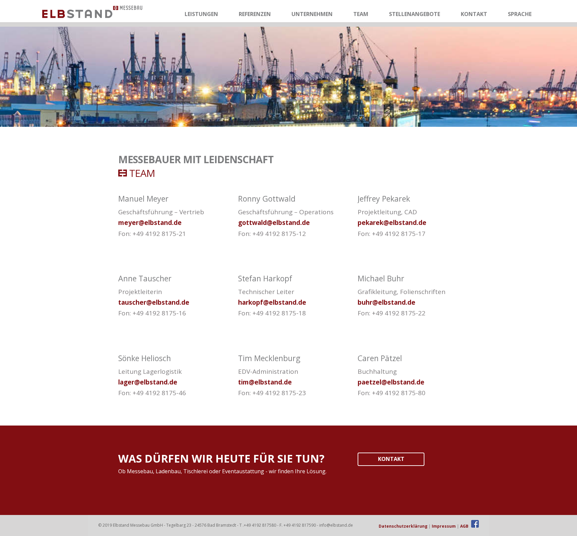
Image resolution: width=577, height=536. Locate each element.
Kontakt (474, 14)
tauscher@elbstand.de (153, 302)
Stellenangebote (414, 14)
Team (360, 14)
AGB (464, 526)
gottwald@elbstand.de (274, 222)
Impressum (444, 526)
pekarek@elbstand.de (392, 222)
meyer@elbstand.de (150, 222)
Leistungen (201, 14)
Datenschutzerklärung (403, 526)
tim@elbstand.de (265, 382)
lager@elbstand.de (147, 382)
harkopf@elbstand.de (272, 302)
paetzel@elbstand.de (391, 382)
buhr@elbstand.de (386, 302)
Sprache (520, 14)
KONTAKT (391, 459)
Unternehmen (312, 14)
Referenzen (255, 14)
